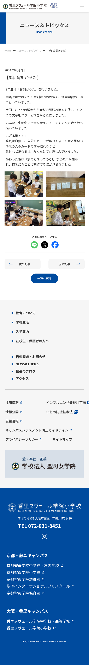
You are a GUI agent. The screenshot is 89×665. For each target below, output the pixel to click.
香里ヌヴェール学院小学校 (29, 628)
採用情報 (12, 402)
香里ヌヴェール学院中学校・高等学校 (38, 621)
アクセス (22, 378)
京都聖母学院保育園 (23, 593)
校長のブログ (26, 371)
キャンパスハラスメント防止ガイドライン (36, 430)
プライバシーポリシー (21, 439)
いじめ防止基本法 (59, 411)
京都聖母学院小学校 (23, 572)
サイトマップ (62, 439)
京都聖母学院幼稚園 (23, 579)
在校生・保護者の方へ (32, 340)
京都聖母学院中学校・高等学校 (33, 565)
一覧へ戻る (44, 278)
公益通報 (12, 420)
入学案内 (22, 331)
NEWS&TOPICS (27, 363)
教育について (26, 312)
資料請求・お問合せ (31, 356)
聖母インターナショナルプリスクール (38, 586)
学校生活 (22, 322)
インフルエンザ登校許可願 (66, 402)
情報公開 (12, 411)
